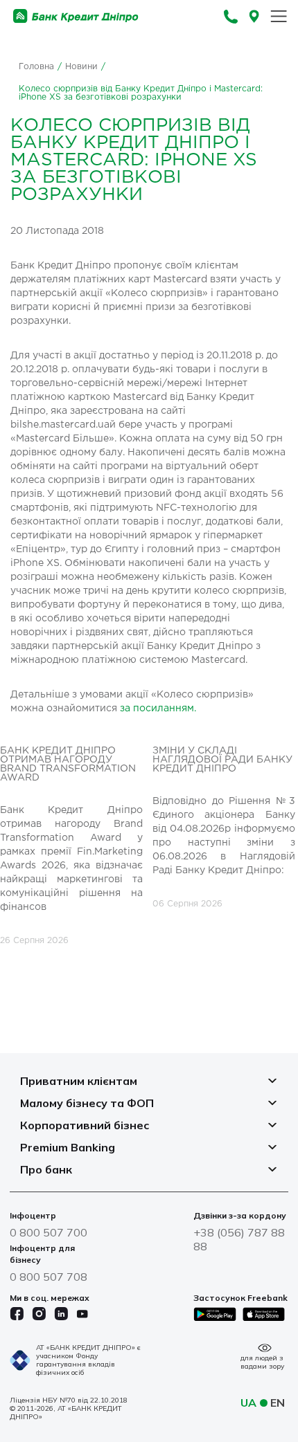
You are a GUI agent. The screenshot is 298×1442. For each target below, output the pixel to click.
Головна (36, 67)
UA (248, 1402)
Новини (81, 67)
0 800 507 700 (48, 1232)
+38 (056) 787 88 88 (239, 1239)
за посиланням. (158, 708)
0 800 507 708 (48, 1277)
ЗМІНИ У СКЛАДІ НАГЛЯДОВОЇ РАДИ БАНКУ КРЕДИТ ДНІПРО (222, 760)
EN (277, 1402)
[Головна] (76, 16)
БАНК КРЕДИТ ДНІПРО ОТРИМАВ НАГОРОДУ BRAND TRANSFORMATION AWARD (68, 764)
